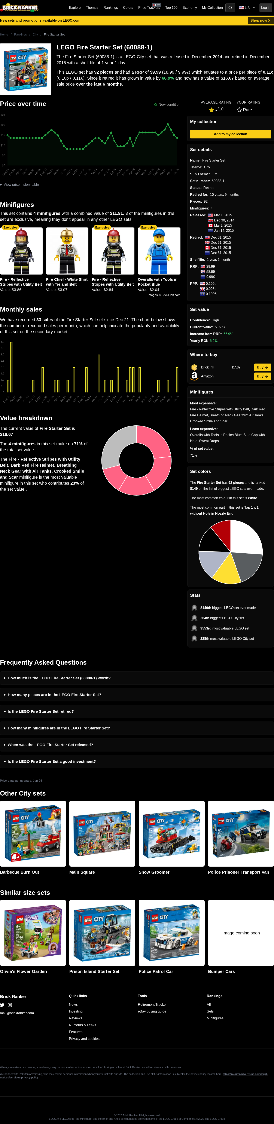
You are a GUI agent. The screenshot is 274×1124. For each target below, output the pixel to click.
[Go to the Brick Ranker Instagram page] (10, 1005)
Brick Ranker (13, 996)
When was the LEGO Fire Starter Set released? (50, 745)
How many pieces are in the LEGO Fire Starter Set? (54, 695)
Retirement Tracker (152, 1004)
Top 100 (171, 7)
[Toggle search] (230, 7)
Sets (210, 1011)
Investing (76, 1011)
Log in (266, 7)
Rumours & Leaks (82, 1025)
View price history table (21, 184)
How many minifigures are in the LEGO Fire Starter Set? (59, 728)
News (73, 1004)
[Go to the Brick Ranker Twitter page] (2, 1005)
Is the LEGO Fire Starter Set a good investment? (52, 761)
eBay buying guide (152, 1011)
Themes (92, 7)
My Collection (212, 7)
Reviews (75, 1018)
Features (75, 1032)
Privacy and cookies (84, 1039)
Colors (128, 7)
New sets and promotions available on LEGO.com (40, 20)
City (35, 34)
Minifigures (215, 1018)
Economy (190, 7)
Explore (75, 7)
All (209, 1004)
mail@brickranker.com (17, 1013)
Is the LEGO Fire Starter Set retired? (41, 711)
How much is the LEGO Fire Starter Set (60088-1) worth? (59, 678)
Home (4, 34)
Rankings (110, 7)
